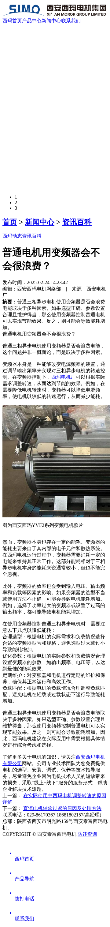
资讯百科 (77, 222)
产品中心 (32, 20)
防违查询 (87, 834)
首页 (9, 222)
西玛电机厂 (63, 377)
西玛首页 (12, 20)
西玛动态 (12, 235)
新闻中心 (51, 20)
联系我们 (71, 20)
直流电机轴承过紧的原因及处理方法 (62, 808)
